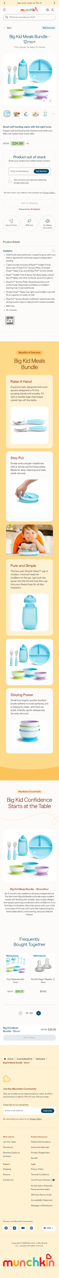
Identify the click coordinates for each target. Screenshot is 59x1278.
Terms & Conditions (40, 1175)
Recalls (34, 1158)
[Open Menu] (4, 9)
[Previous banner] (6, 3)
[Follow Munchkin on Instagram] (14, 1228)
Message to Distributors (41, 1206)
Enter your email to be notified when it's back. (29, 161)
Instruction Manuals (40, 1147)
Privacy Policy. (49, 193)
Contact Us (8, 1180)
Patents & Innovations (41, 1142)
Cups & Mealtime (24, 1059)
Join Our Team (9, 1142)
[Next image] (50, 100)
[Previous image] (44, 100)
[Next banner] (53, 3)
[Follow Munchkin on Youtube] (23, 1228)
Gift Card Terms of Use (41, 1195)
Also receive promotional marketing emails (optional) (30, 181)
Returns (6, 1175)
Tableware (40, 1059)
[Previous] (20, 1013)
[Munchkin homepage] (29, 9)
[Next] (38, 1013)
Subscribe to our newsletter (16, 1105)
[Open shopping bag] (47, 9)
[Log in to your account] (52, 9)
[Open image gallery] (29, 79)
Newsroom (8, 1147)
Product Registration (40, 1153)
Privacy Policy (36, 1119)
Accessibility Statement (42, 1200)
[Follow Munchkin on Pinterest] (31, 1228)
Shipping (7, 1169)
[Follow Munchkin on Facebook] (6, 1228)
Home (10, 1059)
